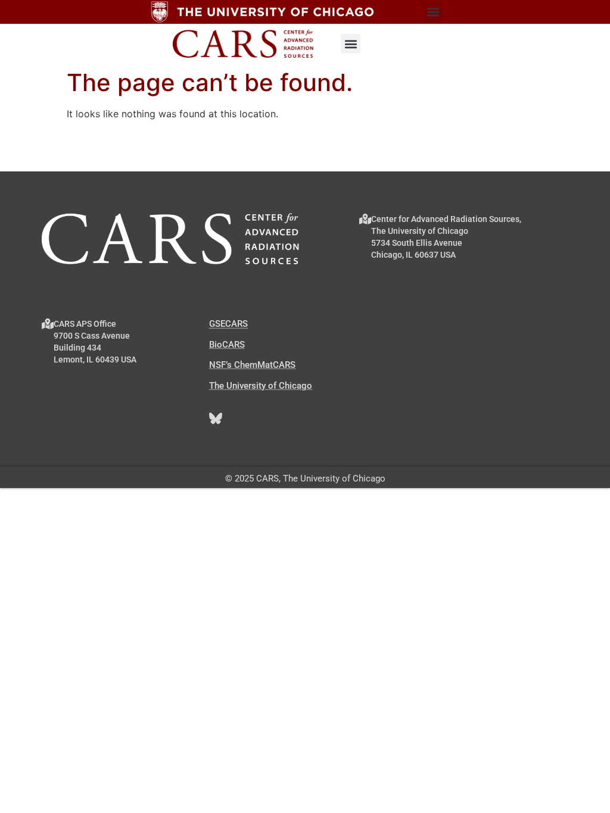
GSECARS (228, 323)
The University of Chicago (260, 385)
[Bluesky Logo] (215, 418)
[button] (433, 12)
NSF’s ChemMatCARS (252, 364)
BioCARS (227, 344)
